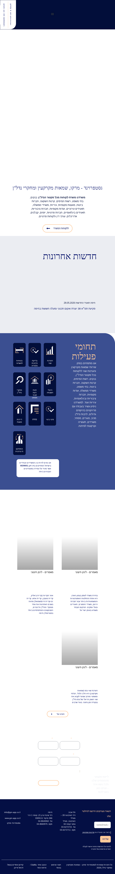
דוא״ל (77, 754)
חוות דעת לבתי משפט (34, 394)
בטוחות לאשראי (19, 361)
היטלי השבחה (50, 391)
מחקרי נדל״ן (19, 391)
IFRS (34, 419)
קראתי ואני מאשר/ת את (60, 771)
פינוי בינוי (50, 419)
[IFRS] (35, 409)
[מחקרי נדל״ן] (19, 380)
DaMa (34, 865)
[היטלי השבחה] (50, 380)
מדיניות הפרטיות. (50, 771)
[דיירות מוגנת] (19, 409)
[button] (52, 14)
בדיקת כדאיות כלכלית (35, 363)
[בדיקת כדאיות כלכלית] (35, 350)
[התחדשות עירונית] (19, 438)
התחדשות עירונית (19, 450)
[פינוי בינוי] (50, 409)
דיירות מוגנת (19, 420)
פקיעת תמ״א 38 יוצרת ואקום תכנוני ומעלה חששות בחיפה (64, 308)
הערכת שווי (50, 361)
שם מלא (76, 738)
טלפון (55, 738)
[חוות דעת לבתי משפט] (35, 380)
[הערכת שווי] (50, 350)
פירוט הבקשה (52, 754)
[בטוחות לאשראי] (19, 350)
